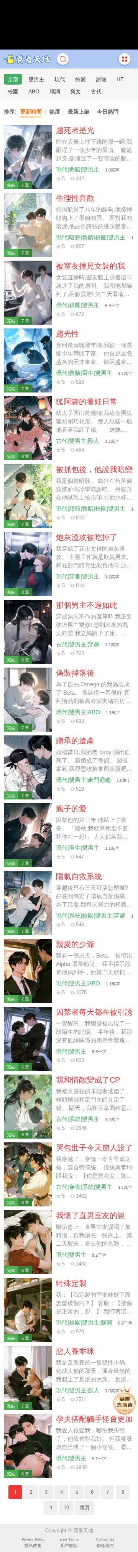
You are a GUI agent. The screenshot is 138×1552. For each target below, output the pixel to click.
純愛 (80, 79)
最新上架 (78, 112)
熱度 (54, 112)
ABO (33, 91)
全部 (13, 79)
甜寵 (101, 79)
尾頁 (85, 1507)
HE (120, 79)
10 (66, 1507)
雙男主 (36, 79)
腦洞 (54, 91)
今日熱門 (107, 112)
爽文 (75, 91)
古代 (96, 91)
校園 (13, 91)
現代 (59, 79)
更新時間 (31, 112)
